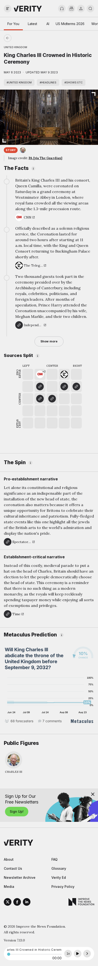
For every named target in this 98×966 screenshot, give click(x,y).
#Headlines (48, 82)
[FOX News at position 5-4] (76, 386)
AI (47, 24)
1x (68, 953)
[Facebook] (17, 902)
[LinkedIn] (26, 902)
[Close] (93, 794)
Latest (32, 24)
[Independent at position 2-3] (39, 398)
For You (13, 24)
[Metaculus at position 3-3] (52, 398)
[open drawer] (7, 8)
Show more (49, 341)
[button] (39, 374)
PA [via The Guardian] (45, 158)
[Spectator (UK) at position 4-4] (64, 386)
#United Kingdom (19, 82)
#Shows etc (73, 82)
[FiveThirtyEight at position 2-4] (39, 386)
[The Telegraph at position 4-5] (64, 374)
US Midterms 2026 (70, 24)
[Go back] (28, 38)
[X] (7, 902)
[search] (90, 8)
